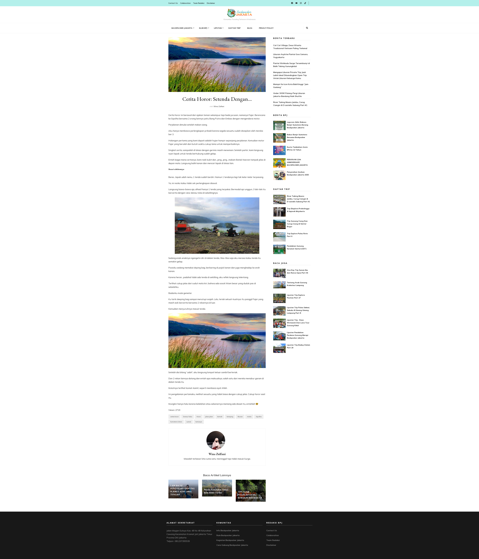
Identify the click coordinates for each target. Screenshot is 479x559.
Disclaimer (211, 3)
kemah (219, 417)
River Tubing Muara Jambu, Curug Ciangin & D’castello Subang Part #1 (298, 199)
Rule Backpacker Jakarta (228, 535)
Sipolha (259, 417)
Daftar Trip (234, 28)
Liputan (218, 28)
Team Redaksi (198, 3)
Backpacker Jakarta (182, 28)
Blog (249, 28)
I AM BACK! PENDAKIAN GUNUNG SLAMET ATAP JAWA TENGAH (182, 490)
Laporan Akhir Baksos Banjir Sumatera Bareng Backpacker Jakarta (297, 125)
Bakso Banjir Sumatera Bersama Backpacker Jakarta (297, 137)
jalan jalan (209, 417)
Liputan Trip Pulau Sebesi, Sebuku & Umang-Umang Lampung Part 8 (298, 310)
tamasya (198, 422)
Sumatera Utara (176, 422)
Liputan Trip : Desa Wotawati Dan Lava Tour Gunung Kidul (298, 323)
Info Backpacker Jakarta (227, 530)
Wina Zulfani (219, 106)
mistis (249, 417)
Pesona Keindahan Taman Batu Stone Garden (216, 491)
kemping (230, 417)
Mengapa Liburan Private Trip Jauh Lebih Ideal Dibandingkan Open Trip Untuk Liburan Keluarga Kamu (290, 75)
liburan (240, 417)
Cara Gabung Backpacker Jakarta (232, 545)
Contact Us (173, 3)
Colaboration (185, 3)
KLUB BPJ (203, 28)
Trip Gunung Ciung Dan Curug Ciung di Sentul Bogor (297, 224)
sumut (188, 422)
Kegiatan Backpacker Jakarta (230, 540)
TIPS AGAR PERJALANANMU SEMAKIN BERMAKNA (250, 494)
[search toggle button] (307, 28)
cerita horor (174, 417)
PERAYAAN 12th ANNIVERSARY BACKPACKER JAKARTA (297, 162)
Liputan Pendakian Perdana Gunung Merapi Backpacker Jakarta (297, 335)
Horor (199, 417)
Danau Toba (187, 417)
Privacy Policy (266, 28)
